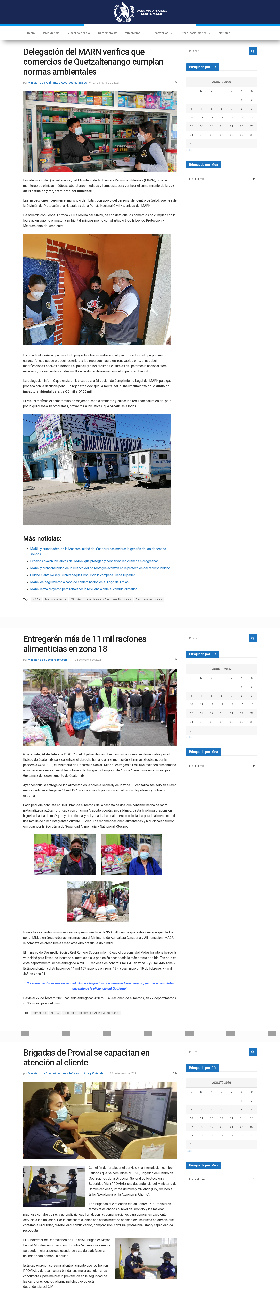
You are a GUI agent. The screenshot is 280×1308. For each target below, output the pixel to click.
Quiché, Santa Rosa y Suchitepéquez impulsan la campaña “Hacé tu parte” (82, 575)
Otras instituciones (194, 33)
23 (251, 126)
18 (201, 126)
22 (241, 126)
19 (211, 126)
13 (221, 117)
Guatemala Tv (107, 33)
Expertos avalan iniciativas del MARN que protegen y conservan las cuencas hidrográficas (94, 561)
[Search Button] (253, 51)
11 (201, 117)
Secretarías (160, 33)
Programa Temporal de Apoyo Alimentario (91, 1012)
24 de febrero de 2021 (106, 82)
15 (241, 117)
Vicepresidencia (79, 33)
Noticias (224, 33)
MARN (36, 599)
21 (231, 126)
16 (251, 117)
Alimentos (39, 1012)
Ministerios (132, 33)
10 (191, 117)
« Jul (189, 150)
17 (191, 126)
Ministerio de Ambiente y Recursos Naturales (57, 82)
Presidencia (51, 33)
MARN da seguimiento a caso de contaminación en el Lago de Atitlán (79, 582)
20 (221, 126)
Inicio (31, 33)
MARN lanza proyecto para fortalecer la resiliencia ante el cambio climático (83, 589)
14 (231, 117)
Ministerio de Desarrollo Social (48, 659)
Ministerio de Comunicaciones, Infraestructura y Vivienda (66, 1073)
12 (211, 117)
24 (191, 134)
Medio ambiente (55, 599)
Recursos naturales (149, 599)
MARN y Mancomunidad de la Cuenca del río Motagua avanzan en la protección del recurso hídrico (100, 568)
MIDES (55, 1012)
